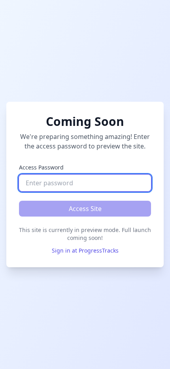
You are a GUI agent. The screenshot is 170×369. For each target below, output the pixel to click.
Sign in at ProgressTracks (85, 250)
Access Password (41, 167)
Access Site (85, 208)
